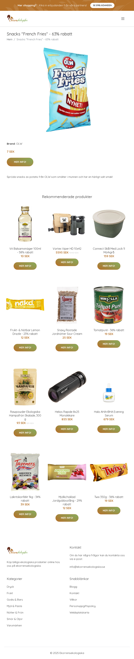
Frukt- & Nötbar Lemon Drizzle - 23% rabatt (25, 332)
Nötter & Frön (15, 612)
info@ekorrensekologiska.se (87, 566)
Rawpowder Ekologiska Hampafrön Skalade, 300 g (25, 415)
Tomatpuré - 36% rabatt (109, 330)
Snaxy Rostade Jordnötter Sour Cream (67, 332)
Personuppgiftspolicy (83, 606)
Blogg (73, 586)
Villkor (73, 599)
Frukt (10, 593)
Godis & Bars (15, 599)
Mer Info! (20, 161)
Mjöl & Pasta (14, 606)
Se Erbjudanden (102, 5)
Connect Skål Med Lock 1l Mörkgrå (109, 250)
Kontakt (74, 593)
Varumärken (14, 625)
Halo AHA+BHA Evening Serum (109, 413)
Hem (9, 39)
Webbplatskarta (79, 612)
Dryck (10, 586)
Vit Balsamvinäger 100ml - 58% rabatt (25, 250)
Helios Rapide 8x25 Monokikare (67, 413)
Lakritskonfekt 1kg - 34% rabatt (25, 498)
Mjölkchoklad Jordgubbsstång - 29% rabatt (67, 500)
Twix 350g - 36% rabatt (108, 497)
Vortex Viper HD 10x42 (67, 248)
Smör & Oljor (15, 619)
